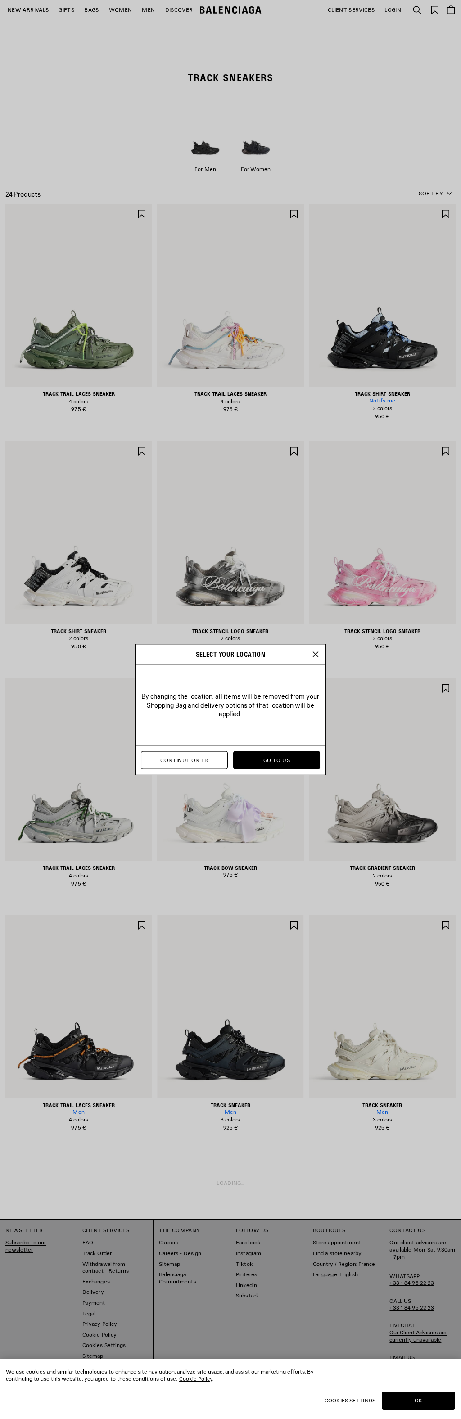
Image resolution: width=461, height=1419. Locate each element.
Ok (418, 1400)
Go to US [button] (276, 760)
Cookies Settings (350, 1400)
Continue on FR (184, 760)
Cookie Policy (195, 1378)
